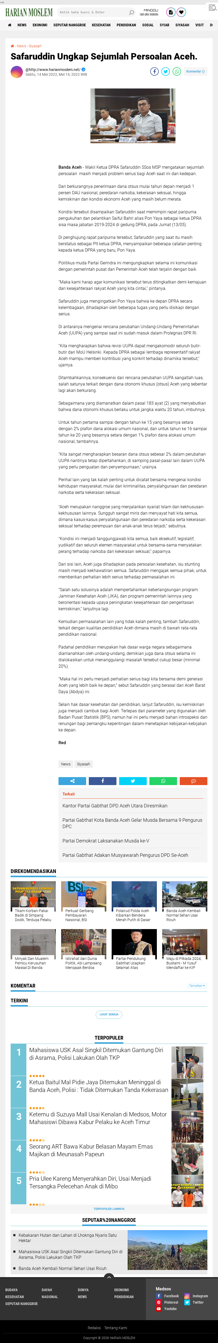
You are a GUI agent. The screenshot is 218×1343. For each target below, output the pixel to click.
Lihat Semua (109, 1014)
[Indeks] (171, 12)
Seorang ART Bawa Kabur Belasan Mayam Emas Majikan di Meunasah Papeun (91, 1150)
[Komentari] (193, 781)
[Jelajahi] (212, 7)
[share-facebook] (154, 71)
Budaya (11, 1290)
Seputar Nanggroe (69, 25)
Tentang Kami (115, 1328)
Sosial (148, 25)
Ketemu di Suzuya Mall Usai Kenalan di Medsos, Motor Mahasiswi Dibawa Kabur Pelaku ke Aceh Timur (98, 1118)
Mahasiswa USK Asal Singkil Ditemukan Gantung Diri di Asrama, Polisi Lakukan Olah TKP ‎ (96, 1054)
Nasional (50, 1297)
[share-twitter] (165, 71)
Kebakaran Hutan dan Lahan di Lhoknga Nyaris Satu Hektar (68, 1238)
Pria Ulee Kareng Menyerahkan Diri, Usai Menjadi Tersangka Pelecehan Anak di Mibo (90, 1182)
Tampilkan (196, 986)
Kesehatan (101, 25)
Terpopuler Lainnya (109, 1209)
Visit (199, 25)
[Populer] (181, 12)
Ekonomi (40, 25)
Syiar (164, 25)
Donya (83, 1290)
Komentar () (195, 71)
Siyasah (182, 25)
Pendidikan (126, 25)
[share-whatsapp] (177, 71)
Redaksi (94, 1328)
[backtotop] (109, 1278)
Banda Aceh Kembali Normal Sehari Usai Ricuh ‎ (63, 1268)
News (22, 25)
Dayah (47, 1290)
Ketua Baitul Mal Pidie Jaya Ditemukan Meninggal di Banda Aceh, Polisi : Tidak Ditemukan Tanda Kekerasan (98, 1086)
